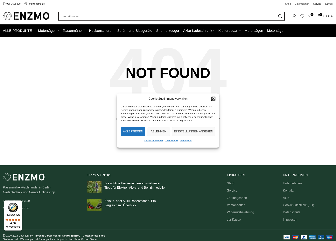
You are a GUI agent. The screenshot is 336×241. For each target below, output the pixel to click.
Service (232, 190)
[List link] (42, 201)
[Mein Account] (294, 16)
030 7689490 (13, 4)
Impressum (186, 140)
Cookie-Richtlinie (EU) (298, 205)
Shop (230, 183)
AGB (286, 198)
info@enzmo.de (36, 4)
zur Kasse (234, 219)
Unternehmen (292, 183)
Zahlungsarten (237, 198)
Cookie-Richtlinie (153, 140)
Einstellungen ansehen (193, 131)
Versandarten (236, 205)
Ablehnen (158, 131)
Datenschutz (171, 140)
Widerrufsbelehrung (240, 212)
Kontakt (288, 190)
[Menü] (19, 202)
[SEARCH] (280, 16)
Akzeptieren (133, 131)
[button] (213, 99)
